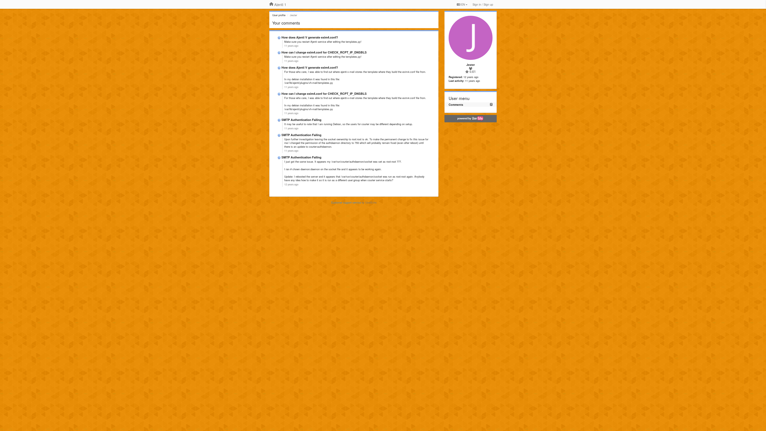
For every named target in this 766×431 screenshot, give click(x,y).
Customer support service (346, 202)
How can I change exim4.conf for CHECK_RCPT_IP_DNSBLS (324, 52)
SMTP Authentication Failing (301, 120)
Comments (456, 105)
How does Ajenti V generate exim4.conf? (309, 37)
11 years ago (291, 45)
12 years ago (291, 184)
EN (463, 4)
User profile (278, 15)
